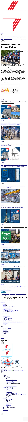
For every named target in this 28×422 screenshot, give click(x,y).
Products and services (5, 313)
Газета (7, 404)
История (5, 304)
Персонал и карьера (7, 309)
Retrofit (4, 324)
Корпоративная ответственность (10, 310)
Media (2, 326)
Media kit (5, 330)
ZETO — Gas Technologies (9, 306)
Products (5, 317)
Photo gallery (6, 332)
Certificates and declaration (8, 320)
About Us (3, 302)
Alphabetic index (6, 316)
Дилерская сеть (6, 307)
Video (4, 333)
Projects (2, 335)
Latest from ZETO (7, 328)
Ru (2, 33)
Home (4, 375)
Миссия (5, 305)
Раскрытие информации (8, 311)
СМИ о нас (8, 401)
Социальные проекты (10, 384)
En (1, 33)
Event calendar (6, 331)
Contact (2, 338)
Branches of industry (7, 318)
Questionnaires (6, 319)
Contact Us (5, 410)
